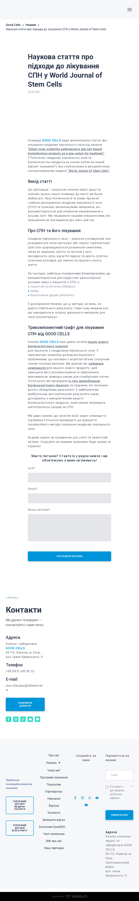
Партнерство (53, 791)
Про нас (54, 755)
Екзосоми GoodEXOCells (54, 827)
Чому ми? (53, 770)
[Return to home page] (17, 10)
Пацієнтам (54, 784)
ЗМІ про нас (54, 841)
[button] (25, 704)
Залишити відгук (53, 820)
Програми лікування (54, 777)
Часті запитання (53, 834)
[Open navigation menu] (129, 9)
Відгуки (54, 805)
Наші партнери (54, 848)
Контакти (54, 812)
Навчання (53, 798)
